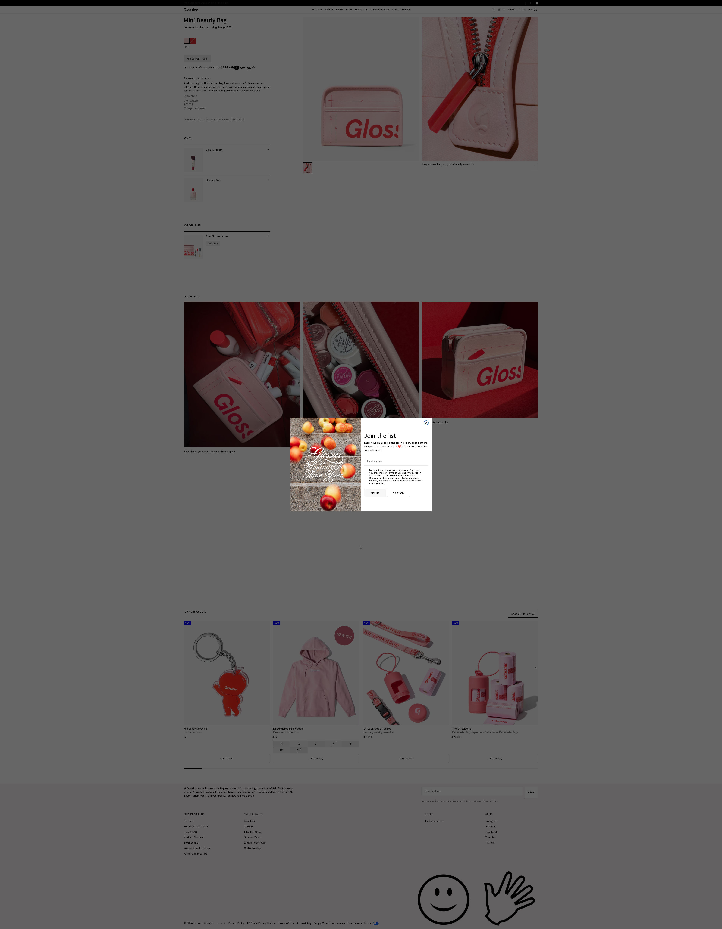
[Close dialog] (426, 423)
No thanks (399, 492)
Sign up (375, 492)
